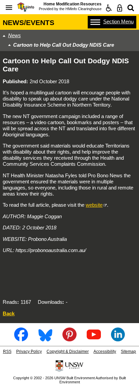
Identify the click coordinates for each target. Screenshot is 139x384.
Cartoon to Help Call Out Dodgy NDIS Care (63, 45)
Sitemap (128, 351)
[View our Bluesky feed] (45, 339)
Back (9, 313)
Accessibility (104, 351)
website (94, 205)
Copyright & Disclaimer (68, 351)
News (14, 35)
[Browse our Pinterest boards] (69, 339)
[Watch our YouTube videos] (94, 339)
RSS (7, 351)
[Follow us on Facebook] (21, 339)
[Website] (130, 8)
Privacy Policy (29, 351)
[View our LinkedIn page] (118, 339)
